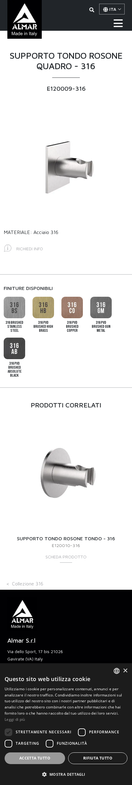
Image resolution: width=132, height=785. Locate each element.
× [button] (125, 670)
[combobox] (117, 671)
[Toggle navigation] (118, 23)
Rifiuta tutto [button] (97, 758)
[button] (66, 774)
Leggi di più (15, 719)
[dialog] (66, 724)
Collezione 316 (27, 583)
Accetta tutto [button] (34, 758)
